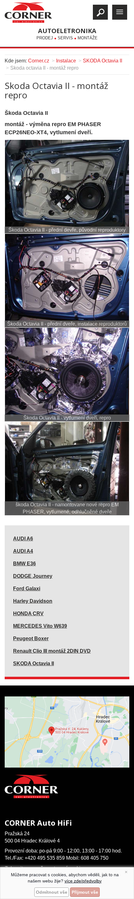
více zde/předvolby (83, 880)
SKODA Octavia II (102, 60)
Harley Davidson (32, 601)
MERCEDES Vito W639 (40, 626)
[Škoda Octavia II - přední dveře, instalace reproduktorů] (67, 280)
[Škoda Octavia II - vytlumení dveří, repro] (67, 374)
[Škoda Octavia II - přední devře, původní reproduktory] (67, 186)
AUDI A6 (23, 538)
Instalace (66, 60)
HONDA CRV (28, 613)
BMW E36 (24, 563)
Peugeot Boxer (31, 638)
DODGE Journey (32, 576)
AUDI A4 (23, 551)
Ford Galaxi (26, 588)
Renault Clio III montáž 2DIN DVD (52, 651)
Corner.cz (38, 60)
